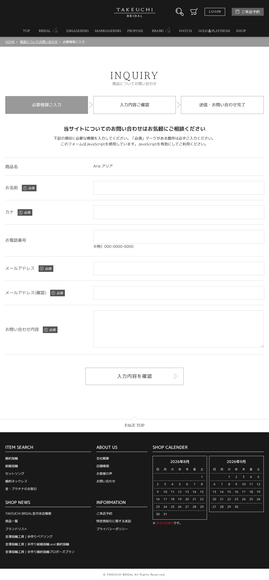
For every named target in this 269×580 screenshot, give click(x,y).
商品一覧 (11, 521)
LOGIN (215, 12)
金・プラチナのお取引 (21, 489)
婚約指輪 (11, 458)
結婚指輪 (11, 466)
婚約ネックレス (16, 481)
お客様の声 (104, 473)
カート (194, 12)
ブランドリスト (16, 529)
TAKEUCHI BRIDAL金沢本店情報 (28, 513)
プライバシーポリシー (112, 529)
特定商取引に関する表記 (113, 521)
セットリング (14, 473)
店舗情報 (102, 466)
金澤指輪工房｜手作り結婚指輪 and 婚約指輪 (37, 544)
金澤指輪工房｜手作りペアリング (29, 536)
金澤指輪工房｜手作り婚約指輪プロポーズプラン (40, 552)
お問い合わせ (105, 481)
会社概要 (102, 458)
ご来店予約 (250, 11)
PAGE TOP (134, 425)
